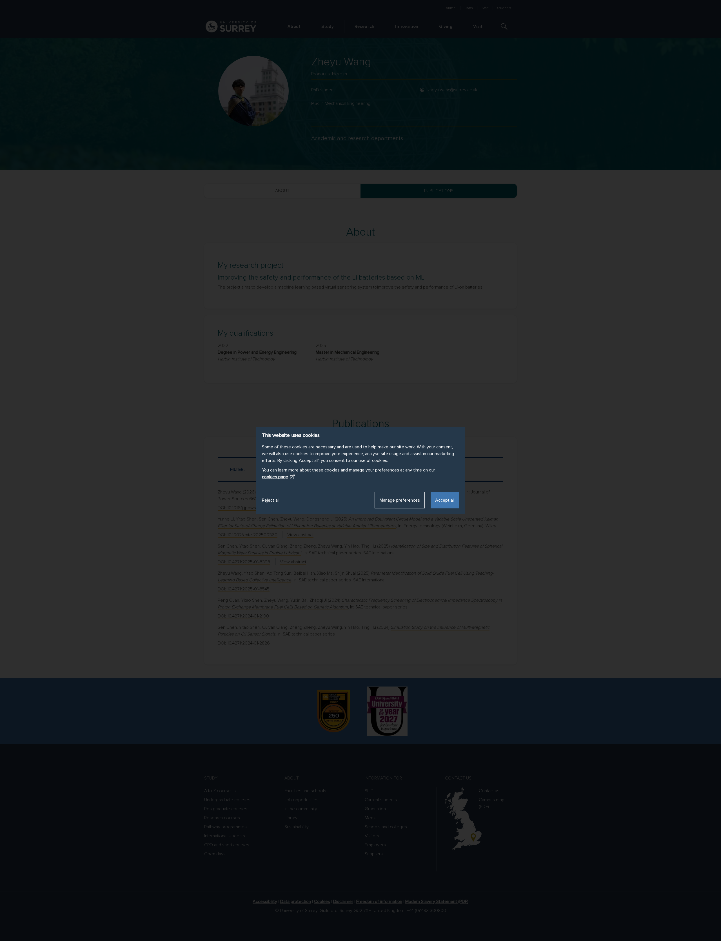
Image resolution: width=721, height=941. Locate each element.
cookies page (275, 477)
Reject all (270, 500)
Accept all (445, 500)
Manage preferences (400, 500)
